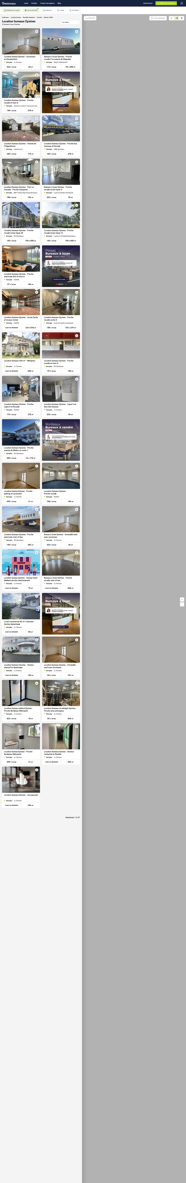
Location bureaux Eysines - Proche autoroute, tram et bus (18, 535)
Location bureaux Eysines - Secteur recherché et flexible (59, 753)
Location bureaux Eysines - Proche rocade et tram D (18, 101)
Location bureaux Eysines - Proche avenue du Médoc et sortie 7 (18, 449)
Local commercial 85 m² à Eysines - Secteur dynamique (19, 622)
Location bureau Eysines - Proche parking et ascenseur (18, 492)
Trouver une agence (47, 3)
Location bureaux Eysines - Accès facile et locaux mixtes (21, 318)
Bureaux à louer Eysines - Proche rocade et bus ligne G (58, 188)
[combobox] (70, 22)
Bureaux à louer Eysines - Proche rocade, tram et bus (58, 579)
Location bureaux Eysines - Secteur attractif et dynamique (19, 666)
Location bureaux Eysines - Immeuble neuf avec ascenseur (60, 666)
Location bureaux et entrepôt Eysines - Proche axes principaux (60, 709)
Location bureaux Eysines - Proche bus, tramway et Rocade (60, 145)
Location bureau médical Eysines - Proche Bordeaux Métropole (18, 709)
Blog (59, 3)
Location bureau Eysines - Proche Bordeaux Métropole (18, 753)
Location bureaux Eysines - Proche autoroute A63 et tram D (18, 275)
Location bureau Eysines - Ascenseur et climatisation (19, 58)
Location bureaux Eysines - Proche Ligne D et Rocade (18, 405)
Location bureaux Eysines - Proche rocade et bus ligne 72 (58, 231)
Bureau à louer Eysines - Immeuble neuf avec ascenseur (60, 535)
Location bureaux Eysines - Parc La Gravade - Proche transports (19, 188)
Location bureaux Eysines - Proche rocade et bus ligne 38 (18, 231)
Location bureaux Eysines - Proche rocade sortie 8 (58, 318)
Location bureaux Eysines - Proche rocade (55, 492)
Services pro (147, 3)
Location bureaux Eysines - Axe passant (21, 795)
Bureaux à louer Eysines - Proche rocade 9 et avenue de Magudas (58, 58)
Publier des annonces (167, 3)
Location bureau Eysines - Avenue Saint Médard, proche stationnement (20, 579)
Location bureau (16, 17)
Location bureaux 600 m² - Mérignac (19, 361)
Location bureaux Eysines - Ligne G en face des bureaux (60, 405)
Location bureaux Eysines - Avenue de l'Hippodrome (20, 145)
